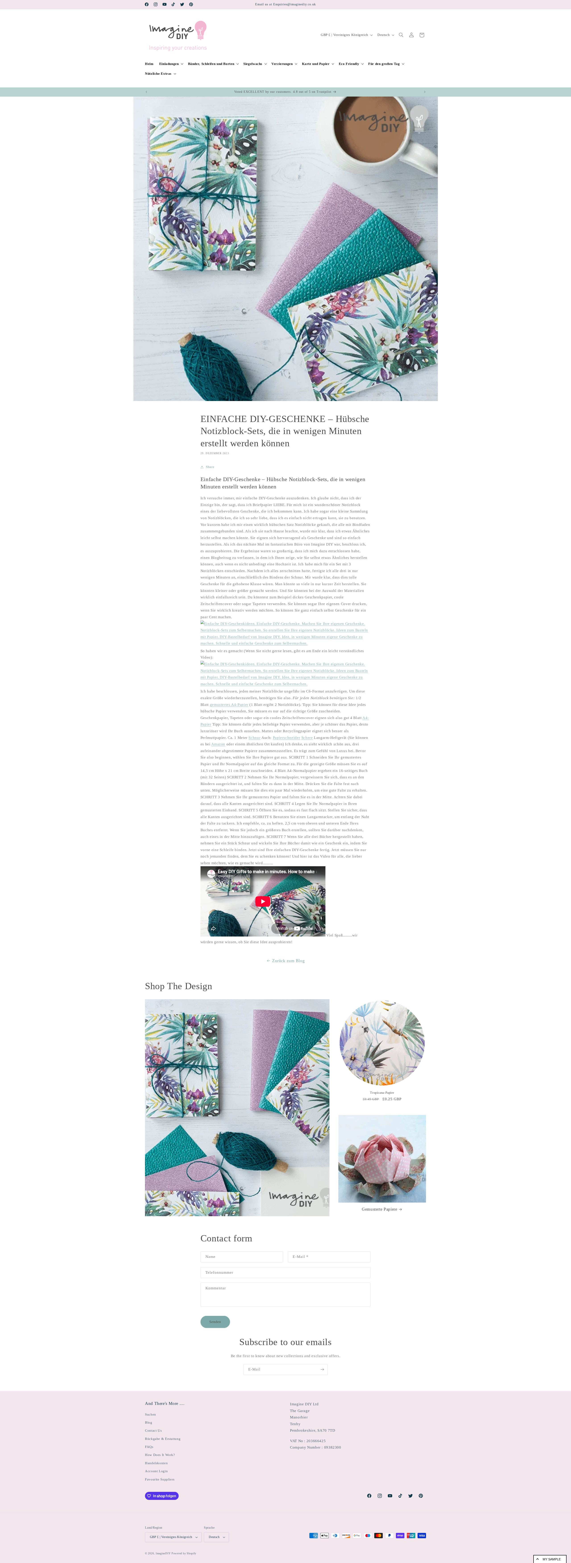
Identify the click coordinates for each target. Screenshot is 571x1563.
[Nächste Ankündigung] (425, 91)
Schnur (254, 738)
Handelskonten (156, 1463)
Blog (148, 1422)
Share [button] (210, 467)
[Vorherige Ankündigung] (146, 91)
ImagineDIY (163, 1553)
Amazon (218, 744)
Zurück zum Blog (288, 960)
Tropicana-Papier (382, 1092)
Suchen (150, 1414)
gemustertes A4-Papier (229, 705)
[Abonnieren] (322, 1369)
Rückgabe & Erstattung (162, 1439)
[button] (170, 64)
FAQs (149, 1447)
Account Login (156, 1471)
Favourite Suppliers (160, 1479)
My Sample (552, 1559)
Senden (215, 1322)
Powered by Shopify (184, 1553)
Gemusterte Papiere (379, 1209)
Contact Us (153, 1430)
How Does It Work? (160, 1455)
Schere (307, 738)
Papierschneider (286, 738)
